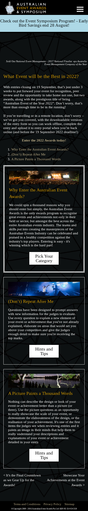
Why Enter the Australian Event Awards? (40, 149)
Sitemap (69, 504)
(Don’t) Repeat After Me (28, 154)
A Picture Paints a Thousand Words (36, 159)
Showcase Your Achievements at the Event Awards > (66, 480)
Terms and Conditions (27, 504)
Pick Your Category (44, 258)
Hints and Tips (44, 351)
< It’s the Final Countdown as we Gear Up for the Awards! (22, 480)
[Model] (28, 7)
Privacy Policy (52, 504)
